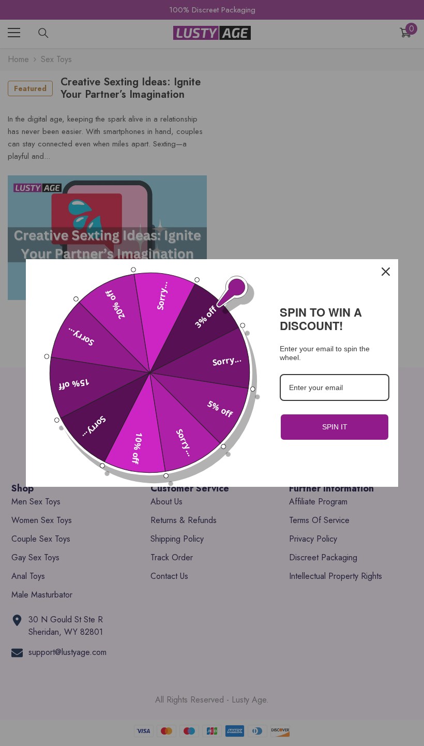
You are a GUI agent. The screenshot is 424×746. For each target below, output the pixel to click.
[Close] (385, 271)
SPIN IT (334, 427)
